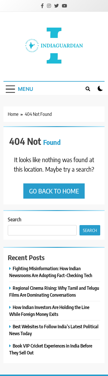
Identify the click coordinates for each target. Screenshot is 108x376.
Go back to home (54, 191)
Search (14, 219)
